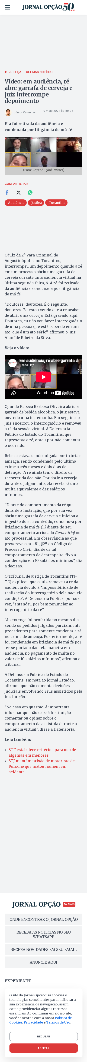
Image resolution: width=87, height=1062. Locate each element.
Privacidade (33, 1022)
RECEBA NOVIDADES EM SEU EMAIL (43, 949)
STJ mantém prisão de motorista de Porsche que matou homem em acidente (42, 766)
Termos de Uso (58, 1022)
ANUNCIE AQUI (43, 962)
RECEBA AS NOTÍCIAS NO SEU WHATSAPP (43, 934)
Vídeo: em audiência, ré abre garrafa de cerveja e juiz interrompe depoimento (39, 91)
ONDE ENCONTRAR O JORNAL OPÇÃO (44, 919)
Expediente (18, 981)
